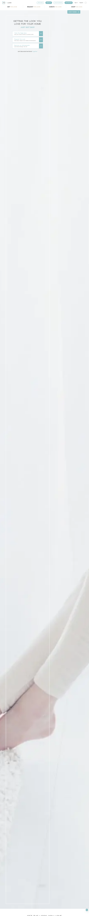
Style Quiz (48, 2)
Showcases (40, 2)
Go (41, 33)
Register (81, 2)
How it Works (72, 12)
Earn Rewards (69, 2)
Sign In (76, 2)
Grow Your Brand (58, 2)
